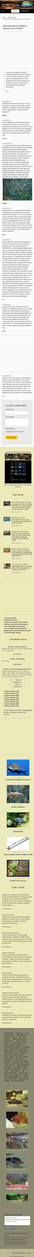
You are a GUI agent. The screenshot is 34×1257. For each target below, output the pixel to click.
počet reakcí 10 (18, 878)
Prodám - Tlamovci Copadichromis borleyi (17, 669)
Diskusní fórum (12, 17)
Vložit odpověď (11, 437)
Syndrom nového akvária (10, 993)
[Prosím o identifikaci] (18, 794)
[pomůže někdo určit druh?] (6, 550)
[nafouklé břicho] (18, 820)
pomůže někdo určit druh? (20, 549)
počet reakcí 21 (17, 543)
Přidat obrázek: (10, 428)
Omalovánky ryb (7, 1013)
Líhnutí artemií (7, 973)
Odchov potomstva (8, 953)
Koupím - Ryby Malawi (17, 659)
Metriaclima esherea (18, 518)
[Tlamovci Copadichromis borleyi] (17, 682)
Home (3, 17)
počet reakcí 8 (18, 777)
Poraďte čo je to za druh (18, 880)
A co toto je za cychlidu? (20, 564)
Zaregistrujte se (27, 710)
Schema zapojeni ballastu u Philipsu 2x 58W (18, 854)
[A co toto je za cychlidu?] (6, 566)
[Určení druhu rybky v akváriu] (6, 503)
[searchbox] (15, 11)
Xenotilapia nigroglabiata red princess (18, 779)
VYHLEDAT (24, 11)
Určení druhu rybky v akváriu (21, 502)
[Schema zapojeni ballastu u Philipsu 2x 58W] (18, 844)
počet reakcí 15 (18, 829)
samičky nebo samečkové (20, 531)
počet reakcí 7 (16, 512)
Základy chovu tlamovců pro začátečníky (15, 895)
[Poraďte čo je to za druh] (18, 868)
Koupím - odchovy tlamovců (17, 647)
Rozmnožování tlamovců (10, 933)
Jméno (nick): (10, 409)
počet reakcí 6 (18, 805)
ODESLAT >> (10, 1227)
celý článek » (7, 908)
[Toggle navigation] (2, 11)
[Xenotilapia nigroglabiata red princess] (18, 768)
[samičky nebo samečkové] (6, 533)
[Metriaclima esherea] (6, 519)
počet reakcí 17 (17, 572)
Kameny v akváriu (8, 915)
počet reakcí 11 (17, 558)
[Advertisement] (17, 50)
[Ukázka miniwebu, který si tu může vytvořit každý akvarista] (18, 468)
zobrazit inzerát (17, 654)
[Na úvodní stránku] (17, 4)
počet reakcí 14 (18, 852)
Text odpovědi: (10, 417)
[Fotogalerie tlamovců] (17, 1098)
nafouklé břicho (18, 831)
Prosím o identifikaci (18, 807)
